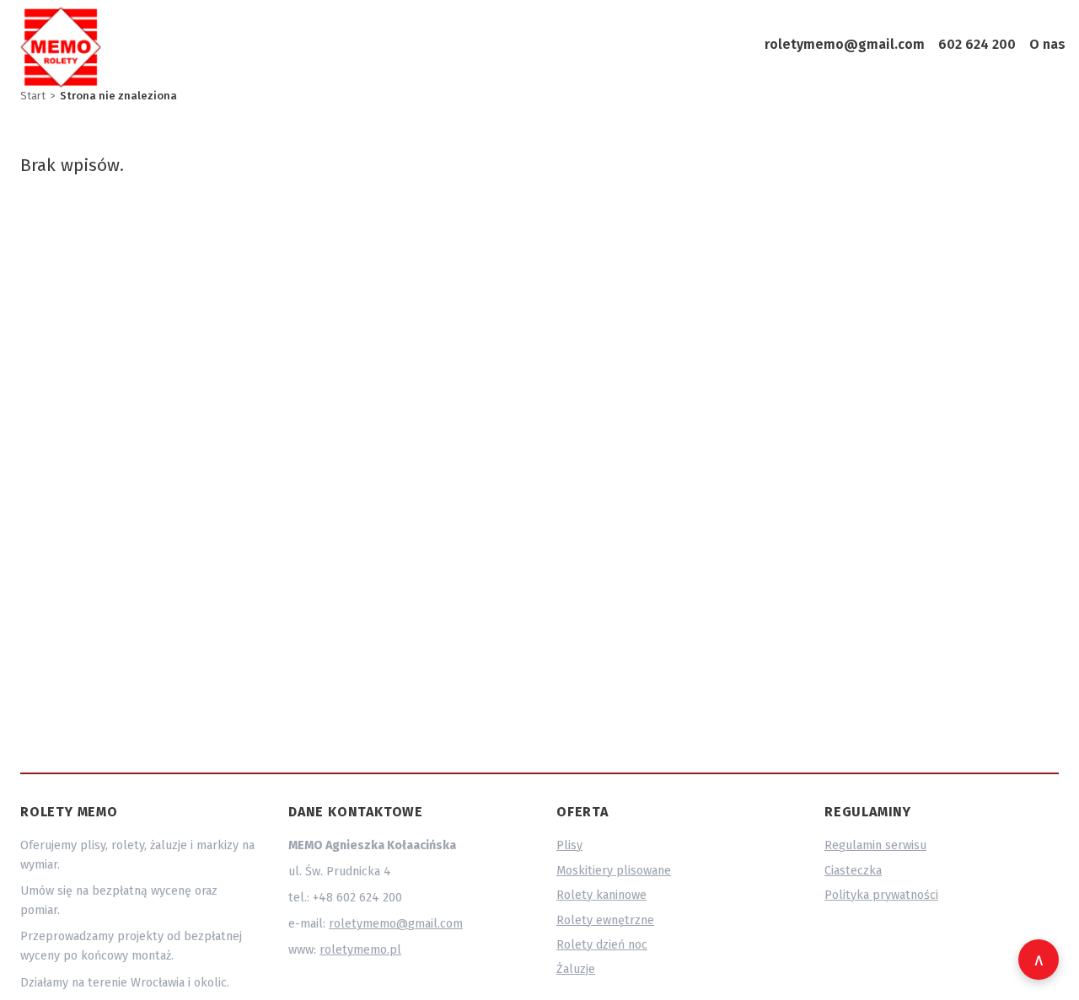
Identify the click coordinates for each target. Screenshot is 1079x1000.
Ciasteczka (853, 871)
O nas (1047, 44)
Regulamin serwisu (875, 845)
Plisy (569, 845)
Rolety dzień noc (601, 945)
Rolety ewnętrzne (605, 920)
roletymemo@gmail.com (845, 44)
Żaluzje (575, 969)
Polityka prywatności (881, 895)
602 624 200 (977, 44)
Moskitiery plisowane (613, 871)
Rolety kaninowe (601, 895)
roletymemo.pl (360, 950)
